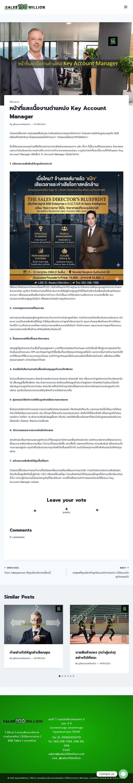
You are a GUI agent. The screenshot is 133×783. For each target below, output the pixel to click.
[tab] (59, 676)
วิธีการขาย (14, 102)
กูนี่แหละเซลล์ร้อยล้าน (21, 124)
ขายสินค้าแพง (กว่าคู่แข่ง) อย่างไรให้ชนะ (96, 655)
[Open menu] (125, 7)
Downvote (97, 510)
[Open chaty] (123, 774)
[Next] (124, 639)
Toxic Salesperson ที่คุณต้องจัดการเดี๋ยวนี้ (27, 570)
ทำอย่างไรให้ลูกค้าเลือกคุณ (30, 652)
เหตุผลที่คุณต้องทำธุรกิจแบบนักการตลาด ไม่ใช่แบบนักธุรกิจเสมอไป (101, 572)
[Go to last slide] (9, 639)
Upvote (35, 510)
